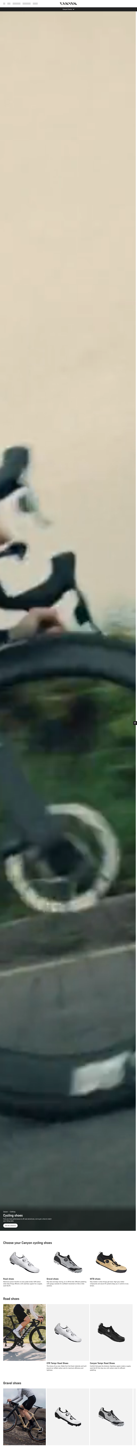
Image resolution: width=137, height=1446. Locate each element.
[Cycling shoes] (68, 621)
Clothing (12, 1212)
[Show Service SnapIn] (135, 723)
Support (35, 4)
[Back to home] (68, 3)
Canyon (5, 1212)
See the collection (10, 1225)
